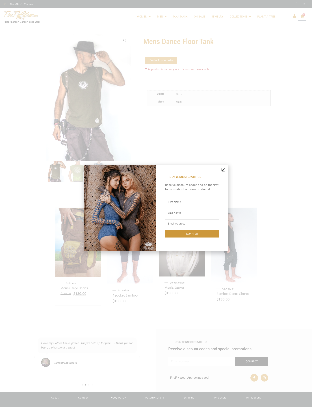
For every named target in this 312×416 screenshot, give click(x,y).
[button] (223, 169)
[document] (156, 208)
